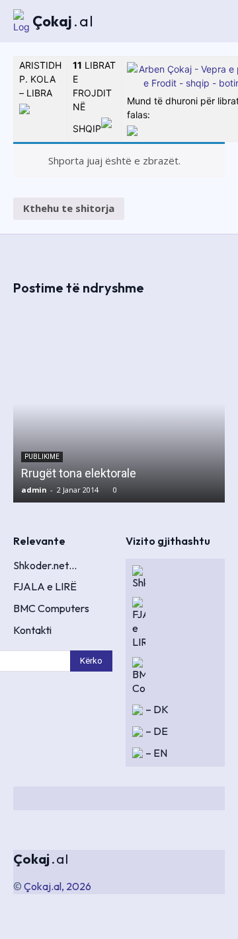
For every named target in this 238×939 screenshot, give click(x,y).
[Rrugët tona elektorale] (119, 403)
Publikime (42, 456)
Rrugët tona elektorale (78, 473)
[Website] (170, 798)
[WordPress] (194, 798)
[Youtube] (218, 798)
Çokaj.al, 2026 (57, 886)
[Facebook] (99, 798)
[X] (146, 798)
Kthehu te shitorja (68, 208)
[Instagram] (123, 798)
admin (34, 490)
